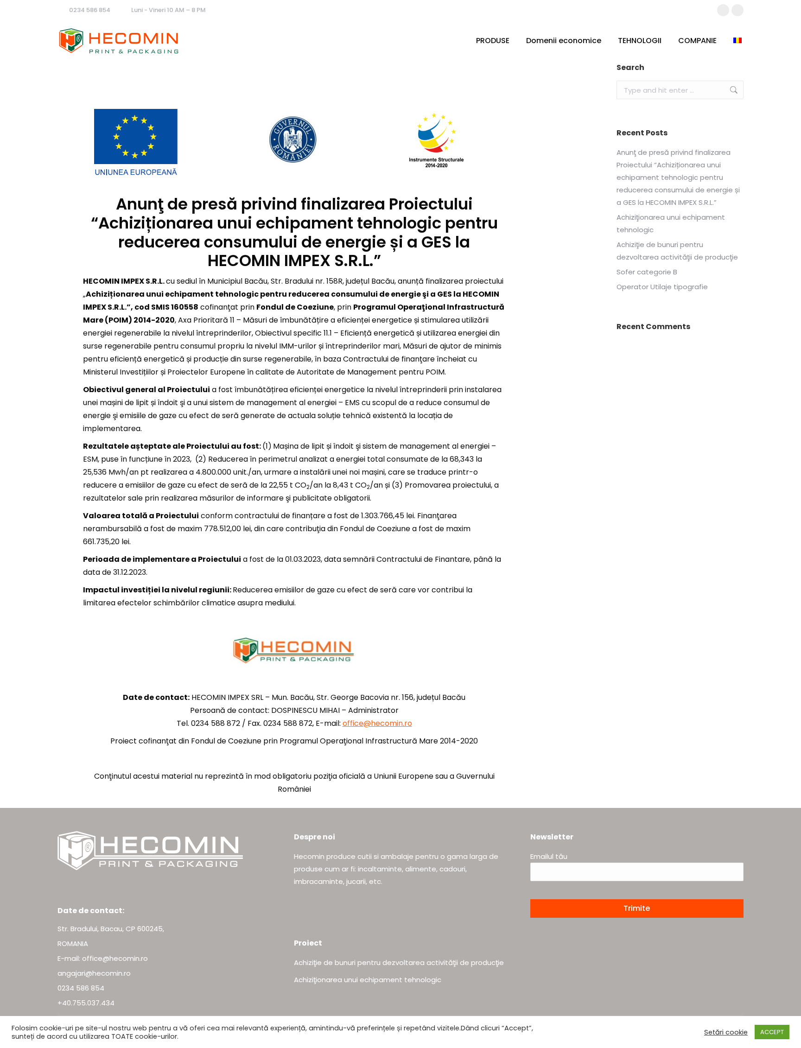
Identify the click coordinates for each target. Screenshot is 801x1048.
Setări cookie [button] (726, 1032)
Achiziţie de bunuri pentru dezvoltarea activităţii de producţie (677, 251)
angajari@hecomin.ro (94, 973)
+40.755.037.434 (85, 1003)
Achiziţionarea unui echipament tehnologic (671, 223)
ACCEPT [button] (772, 1032)
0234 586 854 (89, 10)
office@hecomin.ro (377, 723)
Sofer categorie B (647, 272)
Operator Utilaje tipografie (662, 287)
